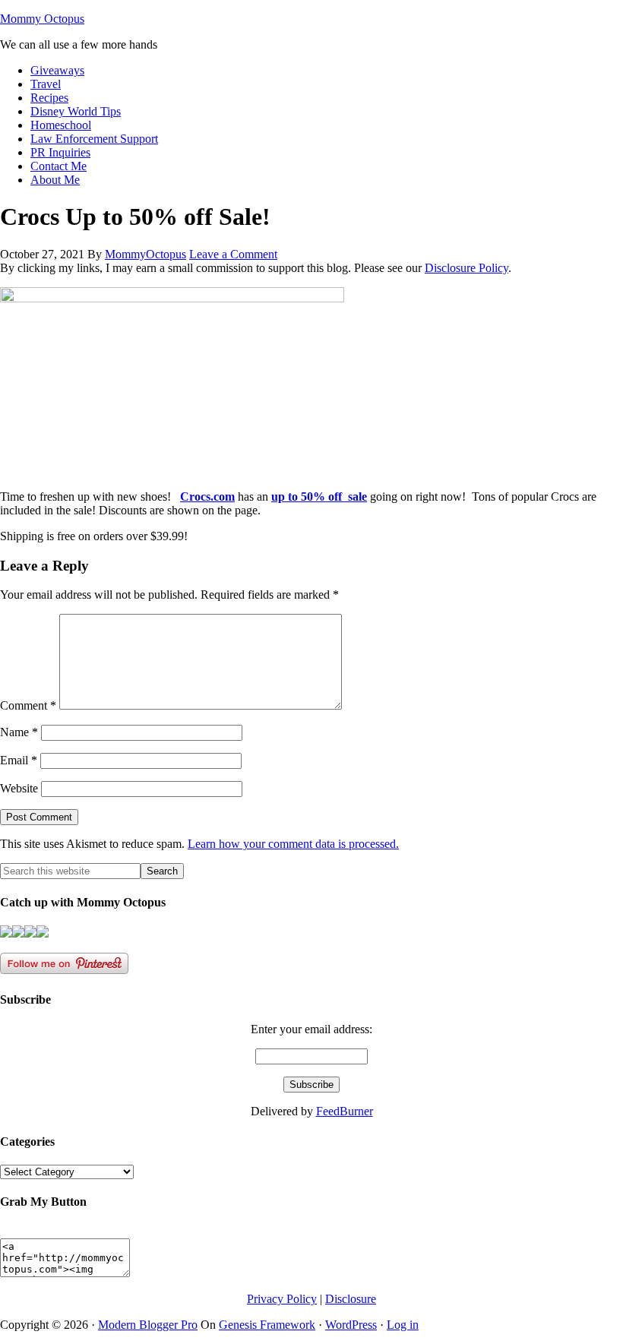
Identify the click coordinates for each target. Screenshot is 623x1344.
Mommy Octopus (42, 18)
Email (18, 760)
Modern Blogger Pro (148, 1324)
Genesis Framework (267, 1324)
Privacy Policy (282, 1298)
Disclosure (350, 1298)
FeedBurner (344, 1111)
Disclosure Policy (466, 267)
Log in (403, 1324)
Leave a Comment (233, 254)
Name (19, 732)
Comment (28, 705)
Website (19, 788)
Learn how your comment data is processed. (293, 843)
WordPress (351, 1324)
